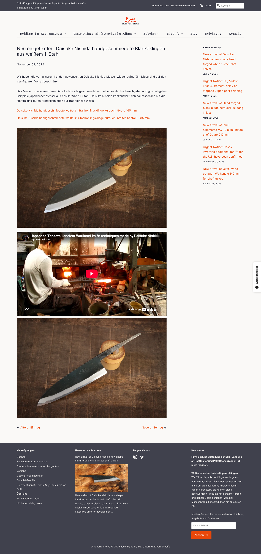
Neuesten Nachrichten (88, 450)
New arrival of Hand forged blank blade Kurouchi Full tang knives (223, 107)
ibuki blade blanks (131, 546)
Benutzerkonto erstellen (183, 5)
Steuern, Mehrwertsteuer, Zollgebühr (38, 466)
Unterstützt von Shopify (156, 546)
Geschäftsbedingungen (30, 475)
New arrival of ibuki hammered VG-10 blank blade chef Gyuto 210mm (223, 129)
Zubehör (150, 33)
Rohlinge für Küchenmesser (42, 33)
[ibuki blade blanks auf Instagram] (135, 457)
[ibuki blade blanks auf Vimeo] (142, 457)
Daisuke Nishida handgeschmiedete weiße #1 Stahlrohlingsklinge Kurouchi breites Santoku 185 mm (83, 118)
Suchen (21, 456)
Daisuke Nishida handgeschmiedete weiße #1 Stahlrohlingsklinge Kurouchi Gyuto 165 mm (77, 110)
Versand (21, 470)
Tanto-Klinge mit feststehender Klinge (103, 33)
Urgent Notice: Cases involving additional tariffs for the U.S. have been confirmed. (223, 151)
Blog (194, 33)
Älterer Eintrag (30, 427)
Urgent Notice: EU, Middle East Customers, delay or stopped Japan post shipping (222, 85)
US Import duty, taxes (29, 503)
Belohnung (213, 33)
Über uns (22, 493)
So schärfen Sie (26, 480)
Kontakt (235, 33)
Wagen (208, 5)
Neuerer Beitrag (152, 427)
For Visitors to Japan (28, 498)
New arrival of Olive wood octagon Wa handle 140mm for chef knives (221, 173)
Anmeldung (157, 5)
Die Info (174, 33)
